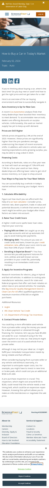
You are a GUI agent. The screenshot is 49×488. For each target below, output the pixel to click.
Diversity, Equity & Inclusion (9, 433)
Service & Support (34, 421)
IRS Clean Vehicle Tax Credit (17, 311)
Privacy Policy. (37, 464)
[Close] (46, 448)
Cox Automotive (17, 111)
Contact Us (30, 426)
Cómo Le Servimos (34, 434)
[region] (24, 466)
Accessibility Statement (35, 440)
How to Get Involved (10, 440)
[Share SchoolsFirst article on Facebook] (16, 81)
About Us (6, 421)
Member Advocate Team (36, 437)
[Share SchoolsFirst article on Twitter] (4, 81)
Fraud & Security (33, 432)
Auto (12, 65)
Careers (5, 429)
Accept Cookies (24, 483)
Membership (7, 426)
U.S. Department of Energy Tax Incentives (23, 315)
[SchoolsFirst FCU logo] (19, 14)
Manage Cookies (24, 469)
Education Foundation (11, 443)
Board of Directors (9, 437)
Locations (30, 429)
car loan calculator (18, 201)
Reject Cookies (24, 476)
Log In (40, 14)
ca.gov (7, 307)
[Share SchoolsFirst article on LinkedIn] (10, 81)
